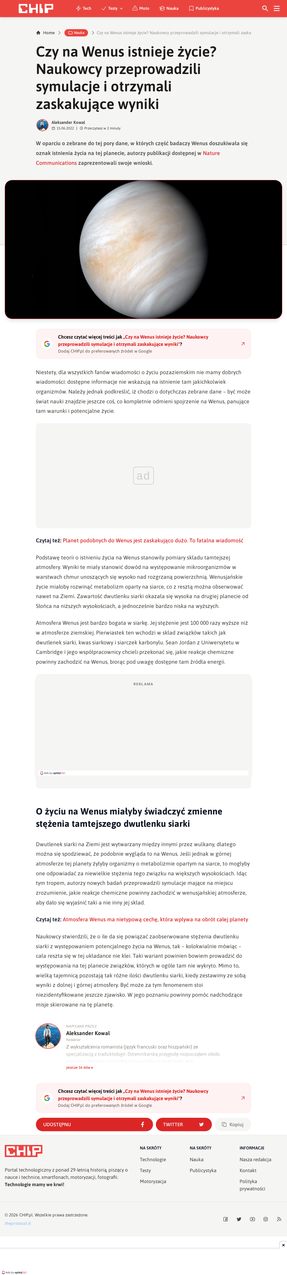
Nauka (172, 8)
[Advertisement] (143, 728)
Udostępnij (57, 1124)
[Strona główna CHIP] (36, 9)
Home (49, 32)
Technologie (153, 1159)
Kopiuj (237, 1124)
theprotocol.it (18, 1223)
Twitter (173, 1124)
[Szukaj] (265, 8)
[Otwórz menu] (276, 8)
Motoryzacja (153, 1181)
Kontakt (248, 1170)
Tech (87, 8)
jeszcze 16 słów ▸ (79, 1067)
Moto (144, 8)
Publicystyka (207, 8)
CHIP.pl (26, 1214)
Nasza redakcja (255, 1159)
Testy (112, 8)
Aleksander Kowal (68, 122)
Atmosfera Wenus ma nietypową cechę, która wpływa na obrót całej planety (155, 919)
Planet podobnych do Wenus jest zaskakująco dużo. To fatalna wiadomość (153, 540)
